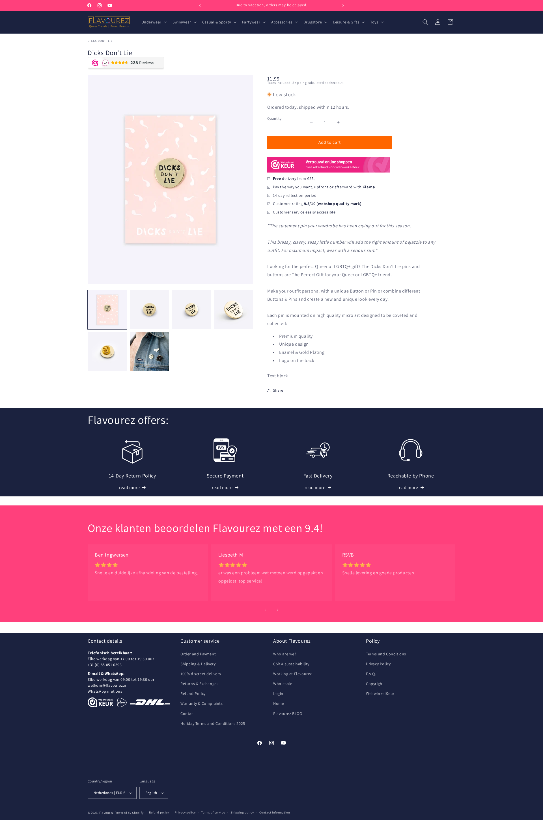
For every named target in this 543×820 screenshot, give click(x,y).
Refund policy (159, 812)
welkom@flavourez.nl (108, 685)
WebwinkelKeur (380, 693)
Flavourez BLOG (287, 713)
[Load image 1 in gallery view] (107, 309)
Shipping (299, 82)
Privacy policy (185, 812)
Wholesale (282, 683)
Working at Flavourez (292, 673)
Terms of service (213, 812)
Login (278, 693)
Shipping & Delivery (198, 663)
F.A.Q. (371, 673)
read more (129, 487)
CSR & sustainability (291, 663)
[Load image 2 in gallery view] (149, 309)
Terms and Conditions (386, 654)
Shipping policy (242, 812)
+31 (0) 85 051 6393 (105, 664)
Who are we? (284, 654)
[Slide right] (278, 610)
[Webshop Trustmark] (328, 172)
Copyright (375, 683)
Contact (187, 713)
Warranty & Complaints (201, 703)
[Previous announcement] (200, 5)
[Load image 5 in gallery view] (107, 351)
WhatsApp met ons (105, 691)
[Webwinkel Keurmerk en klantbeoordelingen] (100, 702)
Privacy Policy (378, 663)
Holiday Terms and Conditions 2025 (212, 723)
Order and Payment (198, 654)
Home (278, 703)
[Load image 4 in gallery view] (233, 309)
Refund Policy (193, 693)
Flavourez (106, 813)
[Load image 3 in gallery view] (191, 309)
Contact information (274, 812)
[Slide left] (265, 610)
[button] (153, 22)
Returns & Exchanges (199, 683)
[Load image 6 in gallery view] (149, 351)
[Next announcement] (343, 5)
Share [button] (278, 390)
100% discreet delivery (200, 673)
